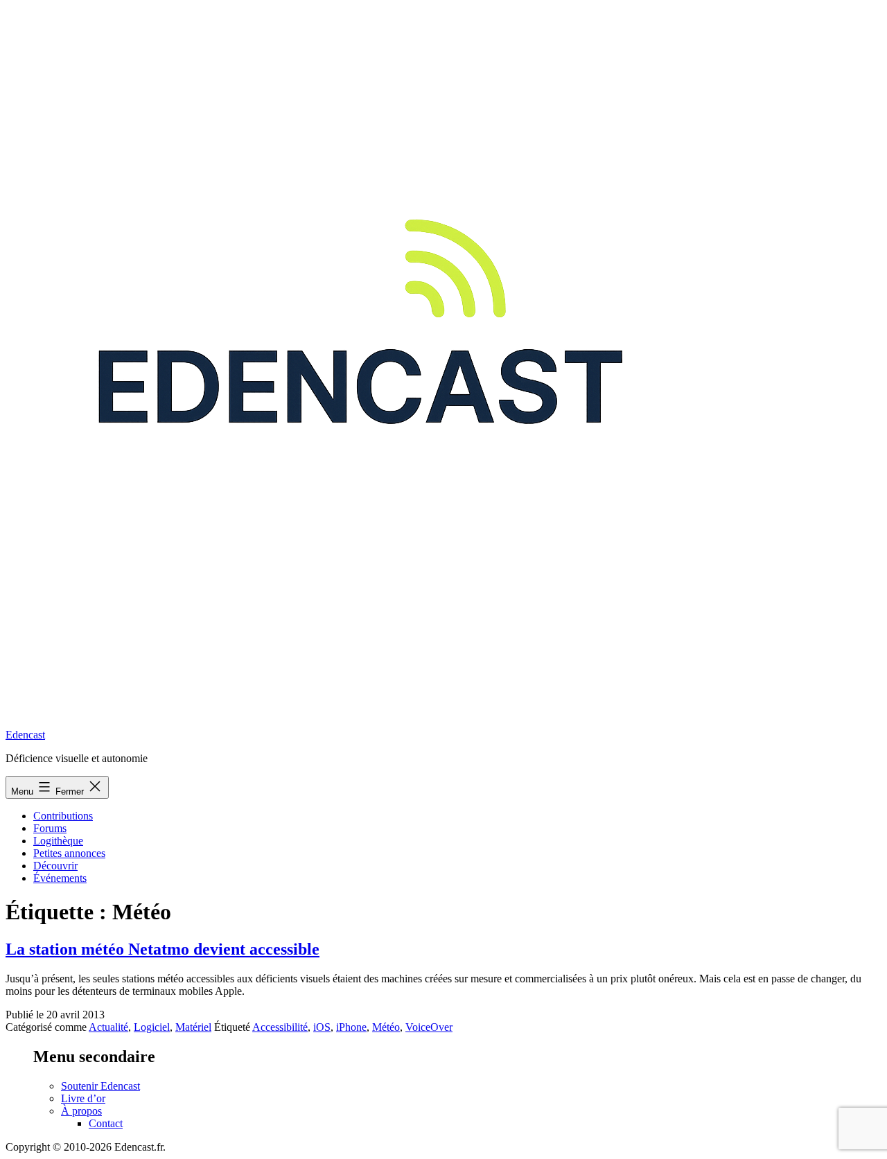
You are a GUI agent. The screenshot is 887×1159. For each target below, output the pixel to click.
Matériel (193, 1027)
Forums (50, 828)
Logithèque (58, 841)
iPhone (351, 1027)
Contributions (63, 816)
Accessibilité (280, 1027)
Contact (106, 1123)
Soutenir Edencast (100, 1086)
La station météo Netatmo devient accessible (162, 949)
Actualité (108, 1027)
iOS (322, 1027)
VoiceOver (429, 1027)
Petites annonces (69, 853)
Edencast (25, 735)
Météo (386, 1027)
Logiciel (152, 1027)
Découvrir (55, 866)
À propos (81, 1111)
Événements (60, 878)
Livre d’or (83, 1098)
